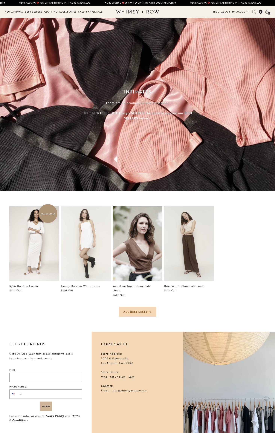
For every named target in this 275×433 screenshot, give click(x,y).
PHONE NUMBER (18, 386)
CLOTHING (50, 11)
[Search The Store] (254, 12)
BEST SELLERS (33, 11)
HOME (116, 113)
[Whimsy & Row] (137, 12)
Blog (216, 11)
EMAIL (12, 370)
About (225, 11)
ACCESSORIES (68, 11)
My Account (240, 11)
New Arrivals (14, 11)
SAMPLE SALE (94, 11)
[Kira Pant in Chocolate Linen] (189, 243)
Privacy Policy (54, 416)
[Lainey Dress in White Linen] (86, 243)
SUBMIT (46, 406)
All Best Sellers (137, 312)
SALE (81, 11)
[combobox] (16, 394)
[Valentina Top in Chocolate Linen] (137, 243)
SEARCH (138, 113)
